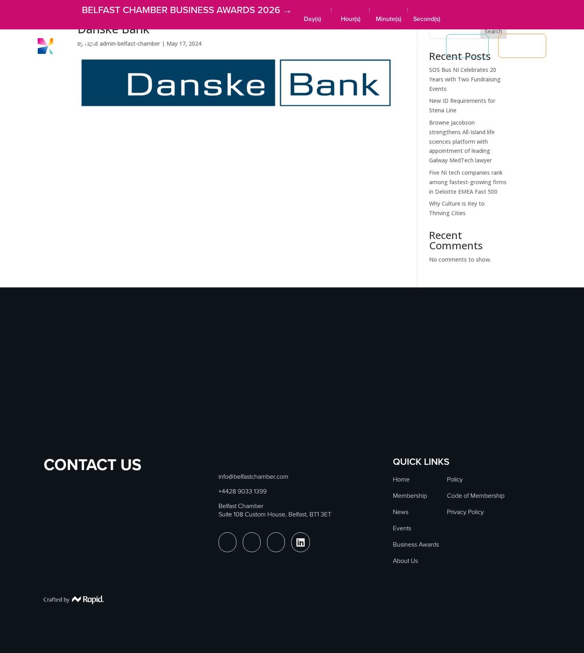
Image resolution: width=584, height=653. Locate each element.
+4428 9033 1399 (243, 491)
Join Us (522, 45)
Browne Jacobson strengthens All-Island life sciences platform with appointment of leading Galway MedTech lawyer (462, 141)
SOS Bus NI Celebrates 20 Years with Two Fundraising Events (465, 79)
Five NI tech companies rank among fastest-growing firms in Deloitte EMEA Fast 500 (468, 182)
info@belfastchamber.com (253, 476)
